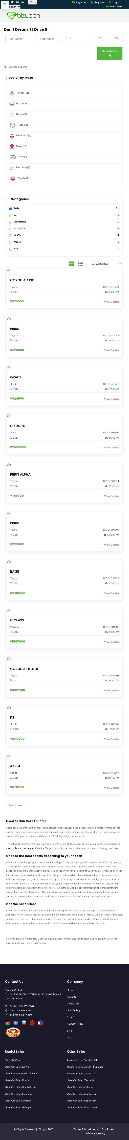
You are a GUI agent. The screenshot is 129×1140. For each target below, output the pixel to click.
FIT (12, 717)
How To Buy (73, 1010)
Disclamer (108, 1129)
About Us (72, 997)
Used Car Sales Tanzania (80, 1080)
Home (70, 990)
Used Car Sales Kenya (17, 1067)
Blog (69, 1030)
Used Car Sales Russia (17, 1080)
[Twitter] (12, 2)
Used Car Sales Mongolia (18, 1094)
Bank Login (116, 6)
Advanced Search (17, 66)
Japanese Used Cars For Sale (82, 1060)
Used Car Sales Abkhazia (80, 1087)
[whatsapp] (22, 2)
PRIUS (14, 328)
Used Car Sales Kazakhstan (82, 1107)
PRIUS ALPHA (20, 474)
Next (20, 805)
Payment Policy (75, 1023)
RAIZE (14, 571)
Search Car (109, 51)
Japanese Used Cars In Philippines (85, 1067)
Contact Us (73, 1003)
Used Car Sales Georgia (18, 1107)
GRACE (16, 377)
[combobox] (18, 39)
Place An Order (13, 1060)
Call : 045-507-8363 (20, 1010)
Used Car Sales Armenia (18, 1100)
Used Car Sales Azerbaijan (81, 1094)
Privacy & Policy (95, 1133)
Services (71, 1017)
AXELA (15, 766)
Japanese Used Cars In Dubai (82, 1073)
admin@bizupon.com (21, 1014)
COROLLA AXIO (22, 280)
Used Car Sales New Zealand (21, 1073)
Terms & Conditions (85, 1129)
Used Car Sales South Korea (20, 1087)
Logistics (81, 2)
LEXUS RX (17, 425)
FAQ (69, 1037)
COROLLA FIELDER (24, 668)
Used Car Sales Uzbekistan (81, 1100)
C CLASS (17, 620)
